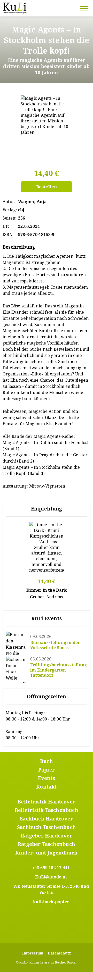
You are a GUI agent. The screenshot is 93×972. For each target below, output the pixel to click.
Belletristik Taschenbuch (46, 810)
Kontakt (46, 786)
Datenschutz (59, 953)
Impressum (33, 953)
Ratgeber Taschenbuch (46, 844)
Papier (46, 769)
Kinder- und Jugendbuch (46, 852)
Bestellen (46, 187)
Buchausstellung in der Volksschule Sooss (55, 645)
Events (46, 778)
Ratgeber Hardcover (46, 835)
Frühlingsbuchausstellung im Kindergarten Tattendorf (58, 670)
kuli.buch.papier (51, 901)
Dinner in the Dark (46, 590)
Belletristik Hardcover (46, 801)
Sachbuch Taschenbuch (46, 827)
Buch (46, 761)
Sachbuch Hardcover (46, 818)
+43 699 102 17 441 (51, 867)
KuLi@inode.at (51, 877)
